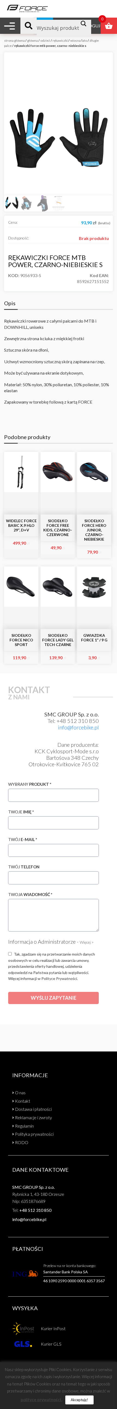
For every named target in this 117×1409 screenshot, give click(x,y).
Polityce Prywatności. (59, 978)
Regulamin (24, 1125)
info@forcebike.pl (78, 727)
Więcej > (87, 942)
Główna (32, 40)
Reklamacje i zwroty (33, 1117)
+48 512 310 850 (35, 1210)
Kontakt (22, 1100)
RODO (21, 1142)
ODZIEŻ (45, 40)
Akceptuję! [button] (79, 1400)
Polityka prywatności (34, 1134)
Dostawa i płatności (33, 1109)
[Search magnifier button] (85, 23)
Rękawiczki (60, 40)
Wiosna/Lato (78, 40)
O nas (20, 1092)
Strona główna (14, 40)
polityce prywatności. (41, 1399)
